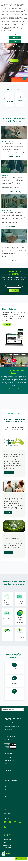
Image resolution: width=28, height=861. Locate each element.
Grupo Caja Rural (8, 723)
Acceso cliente (20, 859)
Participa (13, 60)
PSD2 (5, 796)
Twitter (11, 822)
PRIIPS (5, 789)
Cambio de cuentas (9, 760)
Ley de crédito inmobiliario (10, 799)
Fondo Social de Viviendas (10, 777)
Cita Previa (13, 290)
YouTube (6, 827)
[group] (14, 44)
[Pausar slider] (24, 78)
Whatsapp (3, 854)
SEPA (5, 806)
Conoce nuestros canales (13, 285)
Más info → (8, 552)
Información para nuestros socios (12, 726)
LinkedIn (15, 822)
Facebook (6, 822)
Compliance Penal (8, 770)
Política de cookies (7, 845)
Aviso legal (5, 844)
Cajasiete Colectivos (9, 767)
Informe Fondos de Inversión (11, 810)
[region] (14, 44)
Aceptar (15, 41)
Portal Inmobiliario (8, 763)
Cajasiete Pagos (8, 757)
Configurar (15, 34)
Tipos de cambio (6, 841)
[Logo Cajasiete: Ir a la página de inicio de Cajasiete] (8, 835)
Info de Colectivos (13, 191)
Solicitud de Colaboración (10, 753)
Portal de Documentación (10, 780)
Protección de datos (7, 847)
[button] (0, 44)
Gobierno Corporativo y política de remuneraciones (12, 718)
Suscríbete (13, 389)
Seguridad (6, 739)
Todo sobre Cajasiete (13, 226)
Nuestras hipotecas (13, 156)
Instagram (20, 822)
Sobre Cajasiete (8, 714)
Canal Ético (7, 773)
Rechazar (15, 37)
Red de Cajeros (8, 729)
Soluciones (13, 260)
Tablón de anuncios (7, 839)
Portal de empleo (8, 733)
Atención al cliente (7, 842)
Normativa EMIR (8, 793)
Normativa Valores (8, 803)
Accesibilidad (7, 813)
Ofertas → (8, 512)
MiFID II (6, 786)
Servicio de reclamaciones (10, 736)
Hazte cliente (6, 859)
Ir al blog (6, 324)
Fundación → (9, 472)
